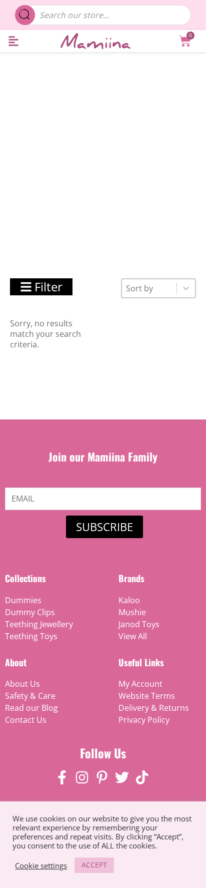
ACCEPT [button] (94, 864)
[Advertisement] (103, 160)
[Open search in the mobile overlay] (103, 15)
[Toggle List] (186, 288)
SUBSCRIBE (104, 526)
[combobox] (149, 288)
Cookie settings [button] (41, 865)
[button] (13, 41)
